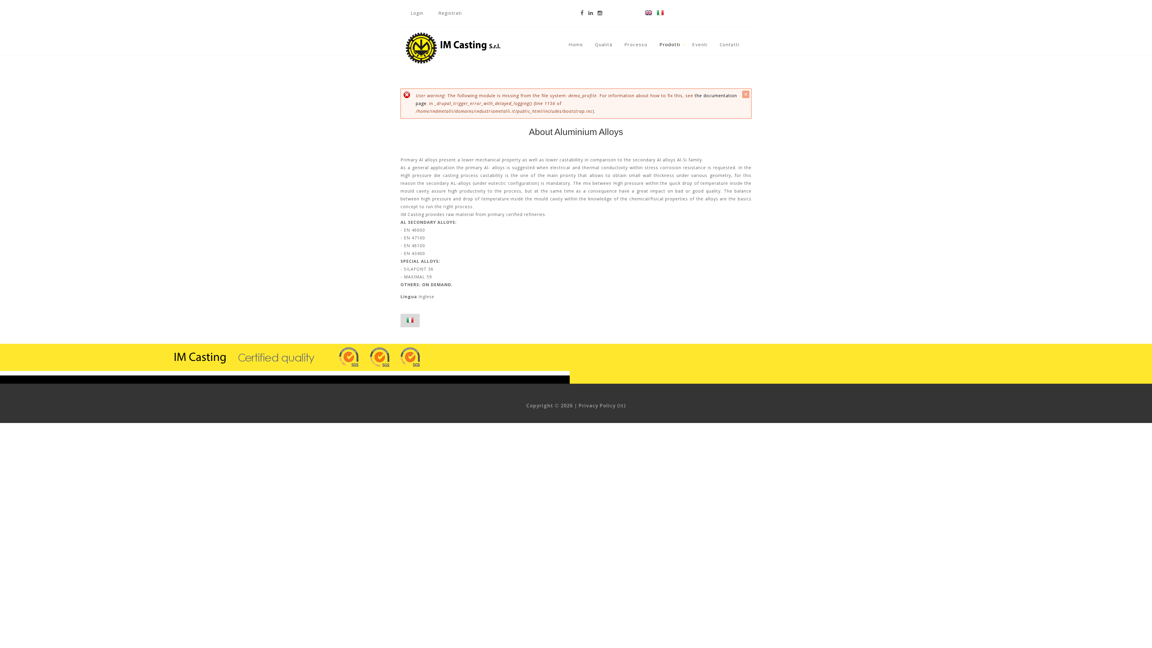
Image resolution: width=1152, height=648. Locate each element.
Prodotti (669, 44)
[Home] (453, 34)
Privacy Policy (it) (602, 405)
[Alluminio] (660, 13)
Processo (635, 44)
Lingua (408, 296)
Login (417, 13)
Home (575, 44)
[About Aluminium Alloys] (648, 13)
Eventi (699, 44)
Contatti (730, 44)
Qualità (603, 44)
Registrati (450, 13)
